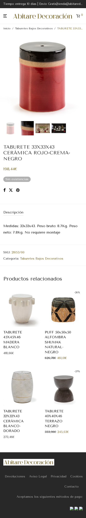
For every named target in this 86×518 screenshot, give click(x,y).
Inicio (7, 28)
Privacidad (58, 476)
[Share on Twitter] (11, 190)
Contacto (71, 486)
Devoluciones (15, 476)
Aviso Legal (38, 476)
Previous (4, 76)
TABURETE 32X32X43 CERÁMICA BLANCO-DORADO (13, 421)
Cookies (76, 476)
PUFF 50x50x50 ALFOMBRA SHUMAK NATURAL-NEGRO (58, 342)
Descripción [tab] (13, 212)
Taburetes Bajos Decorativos (34, 28)
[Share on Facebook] (4, 190)
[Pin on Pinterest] (18, 190)
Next (82, 76)
